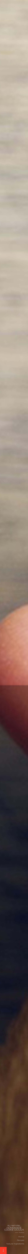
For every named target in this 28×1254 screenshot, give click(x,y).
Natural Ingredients (15, 1244)
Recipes (20, 1240)
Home (21, 1237)
